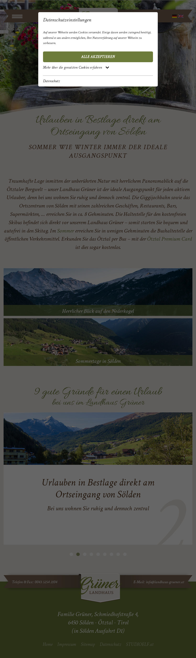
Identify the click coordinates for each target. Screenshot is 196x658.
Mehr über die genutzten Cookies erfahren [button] (73, 67)
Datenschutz (51, 81)
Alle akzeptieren (98, 56)
